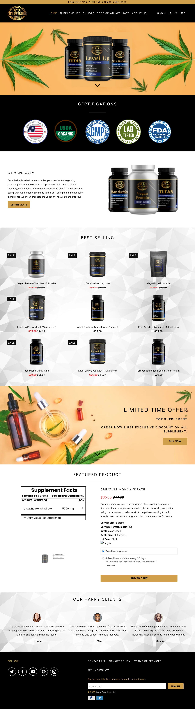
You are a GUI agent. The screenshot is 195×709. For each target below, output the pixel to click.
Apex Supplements (105, 692)
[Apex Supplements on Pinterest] (45, 671)
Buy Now (175, 441)
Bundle (89, 13)
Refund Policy (98, 670)
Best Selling (97, 237)
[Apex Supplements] (23, 13)
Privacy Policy (120, 661)
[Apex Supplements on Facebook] (23, 671)
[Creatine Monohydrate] (53, 503)
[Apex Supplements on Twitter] (13, 671)
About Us (139, 13)
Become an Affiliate (113, 13)
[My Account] (171, 13)
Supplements (70, 13)
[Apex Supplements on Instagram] (55, 671)
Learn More (19, 204)
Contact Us (96, 661)
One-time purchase (116, 551)
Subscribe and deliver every (121, 558)
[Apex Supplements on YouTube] (34, 671)
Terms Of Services (147, 661)
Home (53, 13)
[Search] (176, 13)
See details (110, 565)
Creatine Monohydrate (123, 489)
